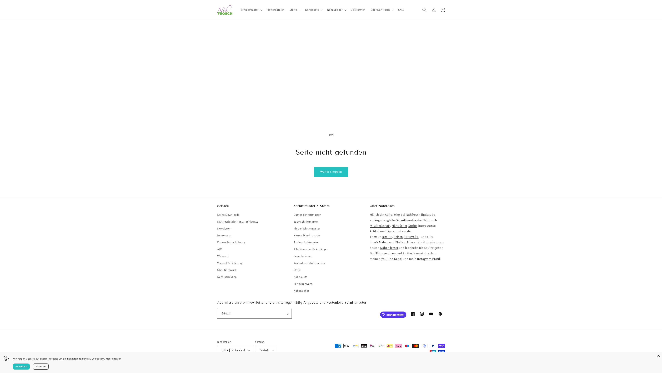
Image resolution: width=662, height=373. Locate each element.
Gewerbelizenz (303, 256)
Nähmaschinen (385, 253)
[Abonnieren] (287, 314)
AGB (220, 249)
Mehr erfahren (113, 358)
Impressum (224, 235)
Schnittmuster (406, 220)
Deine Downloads (228, 214)
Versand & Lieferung (230, 263)
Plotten (400, 242)
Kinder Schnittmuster (307, 228)
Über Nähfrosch (227, 270)
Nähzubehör (301, 290)
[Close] (658, 355)
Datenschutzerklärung (231, 242)
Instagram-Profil (428, 259)
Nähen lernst (389, 248)
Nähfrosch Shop (227, 277)
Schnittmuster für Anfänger (311, 249)
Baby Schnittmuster (306, 221)
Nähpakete (300, 277)
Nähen (383, 242)
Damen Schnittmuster (307, 214)
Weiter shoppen (331, 171)
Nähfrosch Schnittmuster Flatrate (237, 221)
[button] (251, 10)
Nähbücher (399, 225)
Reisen (398, 236)
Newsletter (224, 228)
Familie (387, 236)
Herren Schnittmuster (307, 235)
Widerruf (223, 256)
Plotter (407, 253)
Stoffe (297, 270)
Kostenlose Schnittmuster (309, 263)
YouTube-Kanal (391, 259)
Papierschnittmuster (306, 242)
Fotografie (411, 236)
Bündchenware (303, 284)
